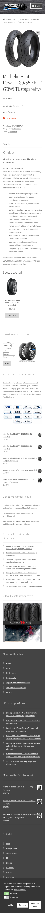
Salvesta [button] (22, 905)
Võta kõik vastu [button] (35, 905)
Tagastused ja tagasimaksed (18, 682)
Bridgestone (11, 848)
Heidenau (10, 867)
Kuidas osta (11, 678)
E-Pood (15, 19)
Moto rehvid (24, 19)
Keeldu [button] (10, 905)
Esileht (8, 19)
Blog (8, 668)
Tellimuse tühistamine (16, 687)
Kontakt (9, 692)
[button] (38, 33)
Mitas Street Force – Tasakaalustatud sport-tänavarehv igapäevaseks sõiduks (23, 580)
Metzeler (10, 877)
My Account (11, 673)
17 (9, 132)
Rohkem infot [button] (20, 890)
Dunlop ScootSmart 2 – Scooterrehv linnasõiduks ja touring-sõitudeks (20, 547)
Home (8, 663)
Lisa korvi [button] (12, 315)
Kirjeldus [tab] (6, 144)
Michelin (13, 132)
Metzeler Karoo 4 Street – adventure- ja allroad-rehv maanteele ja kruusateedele (21, 567)
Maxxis (9, 872)
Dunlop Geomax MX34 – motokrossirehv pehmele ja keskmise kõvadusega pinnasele (23, 574)
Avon (8, 843)
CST (8, 858)
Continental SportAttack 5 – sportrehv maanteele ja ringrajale (21, 560)
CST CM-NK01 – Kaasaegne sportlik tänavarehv (24, 586)
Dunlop (9, 863)
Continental (11, 853)
